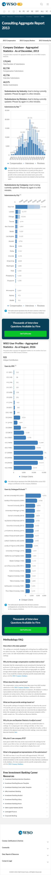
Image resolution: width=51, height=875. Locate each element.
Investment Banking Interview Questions (17, 779)
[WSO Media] (14, 11)
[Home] (9, 4)
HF (28, 11)
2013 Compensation (9, 40)
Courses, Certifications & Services (12, 841)
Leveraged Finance (11, 811)
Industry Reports (19, 16)
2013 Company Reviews (27, 40)
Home (3, 16)
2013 (42, 16)
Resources (10, 16)
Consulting (29, 16)
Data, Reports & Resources (10, 854)
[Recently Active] (4, 11)
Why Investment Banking (13, 791)
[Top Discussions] (9, 11)
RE (32, 11)
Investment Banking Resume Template (17, 783)
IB (20, 11)
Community (5, 847)
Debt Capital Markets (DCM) (14, 807)
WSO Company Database (19, 676)
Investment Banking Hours (13, 803)
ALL (42, 11)
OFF (37, 11)
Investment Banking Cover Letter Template (18, 787)
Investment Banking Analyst (13, 795)
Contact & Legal (7, 861)
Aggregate (36, 16)
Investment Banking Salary (13, 799)
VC (47, 11)
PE (24, 11)
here (16, 732)
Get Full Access (25, 334)
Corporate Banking (11, 815)
